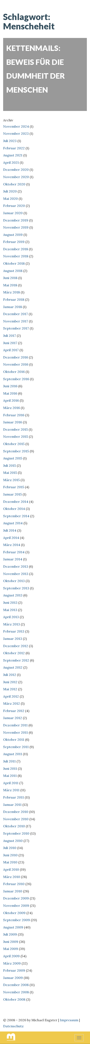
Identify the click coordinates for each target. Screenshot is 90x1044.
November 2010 (15, 819)
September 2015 (16, 451)
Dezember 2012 (15, 646)
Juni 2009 (10, 942)
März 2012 (11, 703)
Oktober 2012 (14, 653)
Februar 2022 (14, 148)
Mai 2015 (10, 472)
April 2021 (11, 162)
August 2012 (12, 667)
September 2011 (16, 747)
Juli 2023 (10, 141)
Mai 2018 (10, 285)
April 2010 (11, 869)
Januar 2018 (12, 307)
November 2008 (16, 992)
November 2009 (16, 905)
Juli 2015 (9, 465)
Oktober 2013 (14, 581)
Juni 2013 (10, 602)
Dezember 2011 (15, 725)
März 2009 (12, 963)
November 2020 (16, 177)
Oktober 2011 (13, 739)
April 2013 (11, 617)
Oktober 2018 (14, 263)
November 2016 (15, 364)
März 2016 (11, 408)
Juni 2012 (10, 682)
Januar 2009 (13, 978)
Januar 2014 (12, 559)
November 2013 (15, 574)
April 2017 (11, 350)
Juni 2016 (10, 386)
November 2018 (15, 256)
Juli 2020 (10, 191)
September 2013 (16, 588)
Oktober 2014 (14, 509)
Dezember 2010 (15, 812)
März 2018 (11, 292)
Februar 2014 (13, 552)
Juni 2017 (10, 343)
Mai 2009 (10, 949)
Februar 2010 (13, 884)
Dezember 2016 (15, 357)
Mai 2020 (10, 198)
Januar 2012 (12, 718)
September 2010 (16, 833)
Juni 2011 (10, 768)
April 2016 (11, 400)
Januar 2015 (12, 494)
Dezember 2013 (15, 566)
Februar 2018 (13, 299)
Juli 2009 (10, 934)
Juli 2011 (9, 761)
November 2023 (16, 133)
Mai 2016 (10, 393)
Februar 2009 (14, 970)
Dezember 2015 (15, 429)
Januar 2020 (13, 213)
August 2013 (12, 595)
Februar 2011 (13, 797)
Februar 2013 (13, 631)
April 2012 (11, 696)
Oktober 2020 (14, 184)
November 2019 (15, 227)
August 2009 (13, 927)
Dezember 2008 (16, 985)
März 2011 (11, 790)
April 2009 (11, 956)
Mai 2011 (10, 776)
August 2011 (12, 754)
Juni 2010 (10, 855)
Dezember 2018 (15, 249)
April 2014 (11, 538)
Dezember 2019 (15, 220)
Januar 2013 (12, 638)
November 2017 (15, 321)
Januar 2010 (12, 891)
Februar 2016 (13, 415)
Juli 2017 (9, 335)
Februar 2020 (14, 206)
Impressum (69, 1020)
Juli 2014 (9, 530)
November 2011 (15, 732)
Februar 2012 (13, 711)
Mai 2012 (10, 689)
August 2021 (12, 155)
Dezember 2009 (16, 898)
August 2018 (12, 271)
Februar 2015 (13, 487)
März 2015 (11, 480)
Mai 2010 (10, 862)
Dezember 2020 (16, 169)
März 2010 (11, 877)
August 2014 (13, 523)
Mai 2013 (10, 610)
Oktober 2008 (14, 999)
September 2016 (16, 379)
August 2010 (13, 841)
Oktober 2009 (14, 913)
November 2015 (15, 436)
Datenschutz (13, 1026)
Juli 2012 (9, 675)
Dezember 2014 (15, 501)
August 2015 (12, 458)
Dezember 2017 (15, 314)
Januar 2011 (12, 804)
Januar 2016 (12, 422)
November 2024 (16, 126)
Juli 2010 (9, 848)
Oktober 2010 (14, 826)
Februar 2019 (13, 242)
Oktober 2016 (14, 372)
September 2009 (16, 920)
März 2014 (11, 545)
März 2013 (11, 624)
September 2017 (16, 328)
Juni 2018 (10, 278)
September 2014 (16, 516)
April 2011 (10, 783)
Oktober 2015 (13, 444)
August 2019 (13, 235)
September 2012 (16, 660)
